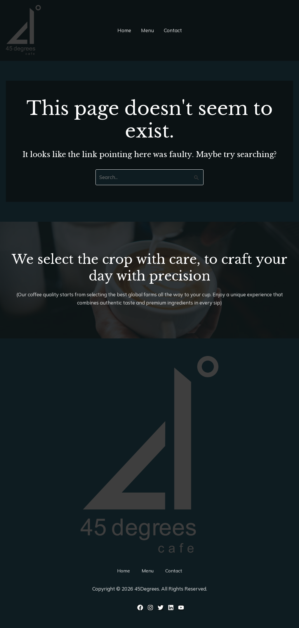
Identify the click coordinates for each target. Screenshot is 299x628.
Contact (173, 30)
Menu (147, 30)
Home (124, 30)
